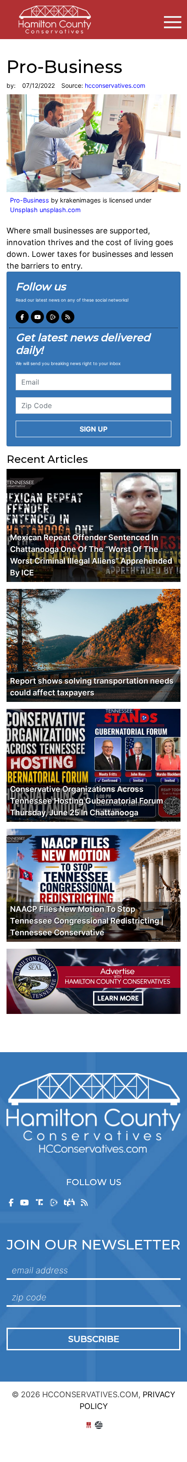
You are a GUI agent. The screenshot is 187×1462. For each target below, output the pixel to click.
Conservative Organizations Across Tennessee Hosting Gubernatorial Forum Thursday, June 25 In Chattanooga (86, 800)
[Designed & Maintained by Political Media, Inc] (89, 1424)
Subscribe (93, 1339)
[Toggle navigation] (172, 22)
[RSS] (67, 316)
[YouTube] (37, 316)
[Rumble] (52, 316)
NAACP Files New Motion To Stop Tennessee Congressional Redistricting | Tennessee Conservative (87, 920)
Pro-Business (29, 200)
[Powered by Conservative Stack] (99, 1424)
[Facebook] (22, 316)
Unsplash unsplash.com (45, 209)
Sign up (93, 429)
